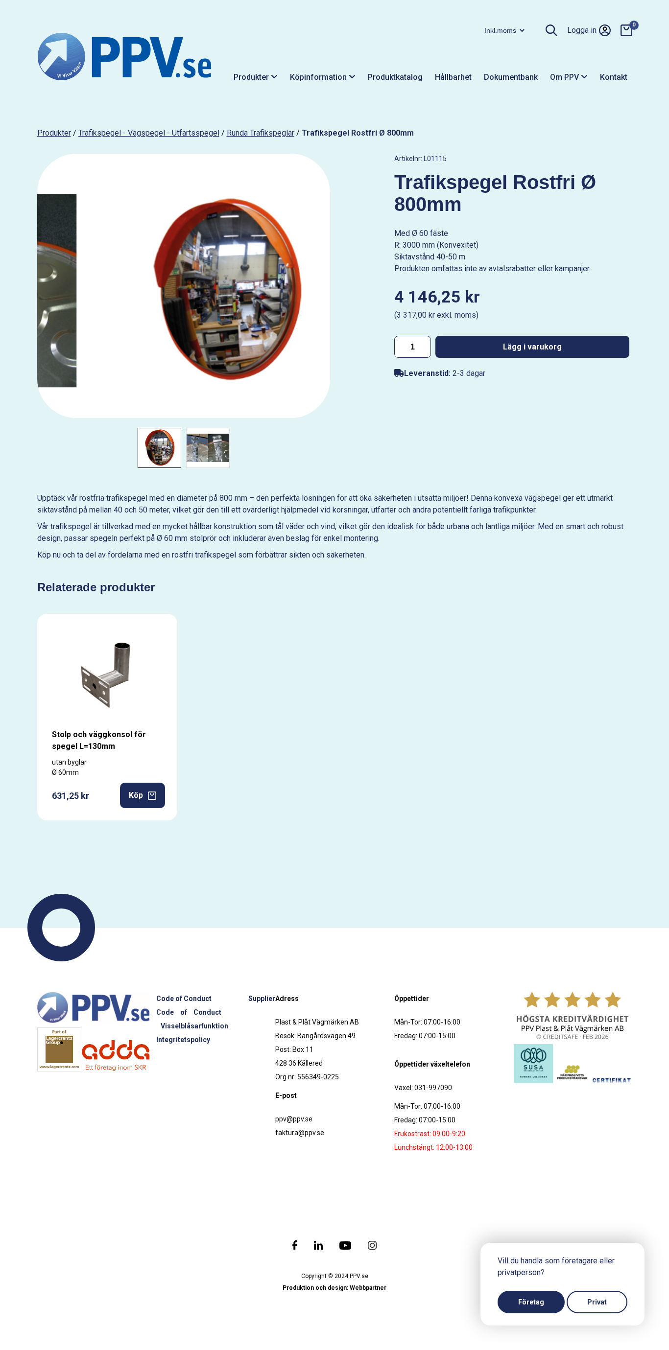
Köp (136, 795)
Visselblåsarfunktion (194, 1026)
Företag (531, 1302)
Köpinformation (319, 77)
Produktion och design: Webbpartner (334, 1287)
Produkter (252, 77)
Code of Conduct (184, 998)
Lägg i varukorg (532, 346)
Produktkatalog (395, 77)
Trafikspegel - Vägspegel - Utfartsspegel (148, 133)
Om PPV (565, 77)
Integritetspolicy (183, 1040)
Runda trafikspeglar (260, 133)
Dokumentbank (511, 77)
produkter (54, 133)
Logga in (582, 30)
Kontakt (613, 77)
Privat (597, 1302)
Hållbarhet (453, 77)
